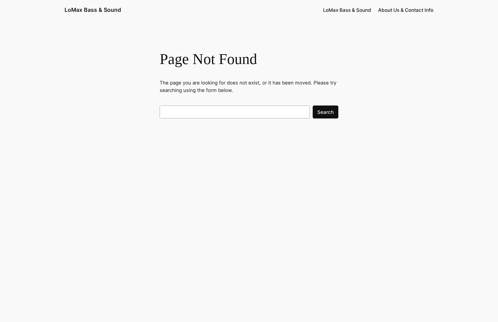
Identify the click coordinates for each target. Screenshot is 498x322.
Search (325, 112)
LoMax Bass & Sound (93, 9)
